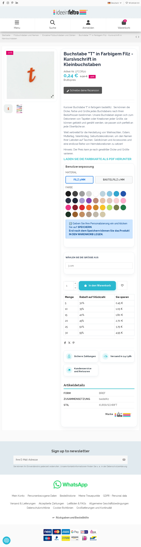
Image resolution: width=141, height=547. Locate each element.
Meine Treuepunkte (89, 495)
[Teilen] (65, 342)
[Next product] (138, 37)
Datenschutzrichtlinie (38, 507)
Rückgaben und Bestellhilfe (70, 517)
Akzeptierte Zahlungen (51, 503)
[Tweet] (69, 342)
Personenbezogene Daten (42, 495)
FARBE (69, 187)
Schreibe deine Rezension (84, 90)
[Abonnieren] (124, 460)
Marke (109, 414)
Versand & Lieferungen (23, 503)
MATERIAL (71, 172)
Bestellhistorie (67, 495)
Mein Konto (18, 495)
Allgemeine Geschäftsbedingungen (109, 503)
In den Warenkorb (100, 285)
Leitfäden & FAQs (76, 503)
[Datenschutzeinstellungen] (6, 540)
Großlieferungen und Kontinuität (94, 507)
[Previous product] (136, 37)
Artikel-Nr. (69, 71)
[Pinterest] (73, 342)
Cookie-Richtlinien (63, 507)
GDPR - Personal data (115, 495)
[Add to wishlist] (122, 285)
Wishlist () (133, 3)
